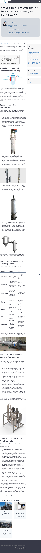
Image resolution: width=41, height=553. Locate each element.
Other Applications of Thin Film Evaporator (8, 63)
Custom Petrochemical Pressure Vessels (6, 513)
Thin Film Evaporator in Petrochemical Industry (9, 58)
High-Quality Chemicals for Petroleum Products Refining (6, 532)
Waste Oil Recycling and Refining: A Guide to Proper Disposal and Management (33, 58)
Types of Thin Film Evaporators (6, 59)
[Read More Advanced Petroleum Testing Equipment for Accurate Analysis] (20, 506)
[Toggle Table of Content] (17, 57)
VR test (29, 82)
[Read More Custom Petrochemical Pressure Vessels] (6, 506)
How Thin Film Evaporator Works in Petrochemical (9, 62)
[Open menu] (39, 1)
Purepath (1, 497)
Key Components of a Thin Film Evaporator (8, 60)
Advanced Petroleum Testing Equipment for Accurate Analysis (20, 514)
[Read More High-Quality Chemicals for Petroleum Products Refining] (6, 524)
